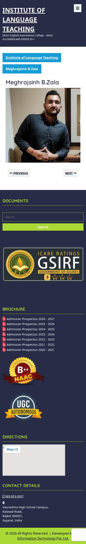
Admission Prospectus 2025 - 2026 (30, 324)
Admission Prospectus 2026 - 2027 (30, 319)
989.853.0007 (14, 496)
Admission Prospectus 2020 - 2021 (30, 350)
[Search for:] (43, 218)
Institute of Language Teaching (24, 19)
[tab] (77, 8)
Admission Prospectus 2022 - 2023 (30, 339)
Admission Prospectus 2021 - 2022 (30, 345)
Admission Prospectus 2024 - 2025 (30, 329)
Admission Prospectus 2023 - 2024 (30, 334)
